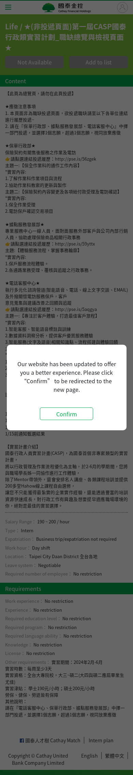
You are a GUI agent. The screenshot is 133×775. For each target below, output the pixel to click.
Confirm (66, 414)
